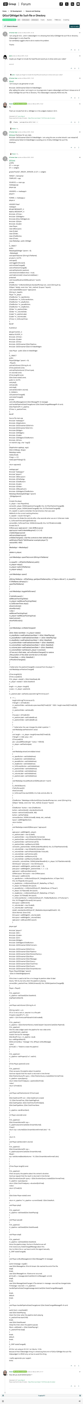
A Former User (13, 33)
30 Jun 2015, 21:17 (38, 1372)
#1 (80, 33)
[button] (3, 1401)
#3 (80, 78)
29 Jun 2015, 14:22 (23, 56)
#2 (80, 56)
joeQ (10, 56)
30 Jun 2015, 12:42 (38, 104)
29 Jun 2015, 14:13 (28, 33)
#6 (80, 157)
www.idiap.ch (21, 116)
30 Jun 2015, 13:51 (28, 157)
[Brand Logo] (16, 4)
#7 (80, 1372)
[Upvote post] (71, 49)
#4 (80, 104)
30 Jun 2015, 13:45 (28, 132)
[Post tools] (79, 49)
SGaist (11, 104)
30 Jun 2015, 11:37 (28, 78)
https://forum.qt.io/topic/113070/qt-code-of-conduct (41, 118)
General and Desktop (10, 20)
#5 (80, 132)
